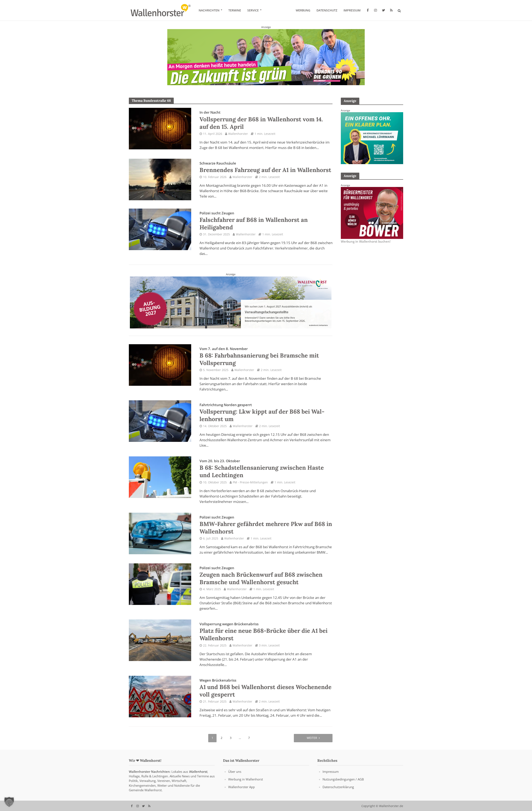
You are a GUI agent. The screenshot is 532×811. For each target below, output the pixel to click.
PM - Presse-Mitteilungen (250, 482)
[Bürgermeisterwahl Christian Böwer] (372, 212)
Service (253, 10)
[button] (9, 802)
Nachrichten (209, 10)
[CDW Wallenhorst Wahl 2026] (266, 54)
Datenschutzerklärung (338, 787)
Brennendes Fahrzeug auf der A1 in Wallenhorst (265, 167)
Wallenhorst (198, 771)
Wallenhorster (238, 133)
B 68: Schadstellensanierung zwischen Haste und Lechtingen (262, 468)
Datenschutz (326, 10)
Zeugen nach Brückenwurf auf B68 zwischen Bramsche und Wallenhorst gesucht (261, 575)
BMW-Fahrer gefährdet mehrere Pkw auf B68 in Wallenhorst (266, 525)
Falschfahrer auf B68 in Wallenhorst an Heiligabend (254, 220)
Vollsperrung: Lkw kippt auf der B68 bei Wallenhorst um (262, 412)
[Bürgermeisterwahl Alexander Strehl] (230, 302)
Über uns (234, 771)
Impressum (352, 10)
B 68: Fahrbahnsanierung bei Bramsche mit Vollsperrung (259, 356)
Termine (234, 10)
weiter (312, 738)
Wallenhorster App (241, 787)
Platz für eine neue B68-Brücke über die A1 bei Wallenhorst (264, 632)
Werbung (303, 10)
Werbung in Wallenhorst (245, 779)
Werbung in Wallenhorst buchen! (365, 241)
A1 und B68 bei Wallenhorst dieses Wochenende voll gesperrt (265, 688)
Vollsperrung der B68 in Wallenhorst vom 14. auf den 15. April (261, 120)
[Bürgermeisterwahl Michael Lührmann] (372, 138)
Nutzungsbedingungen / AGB (343, 779)
